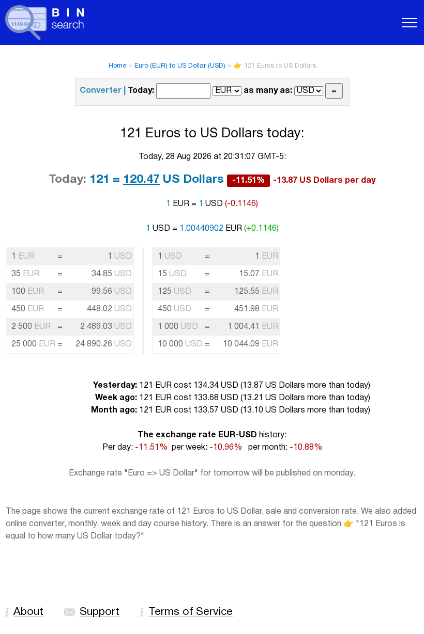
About (28, 612)
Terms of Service (190, 612)
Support (99, 612)
